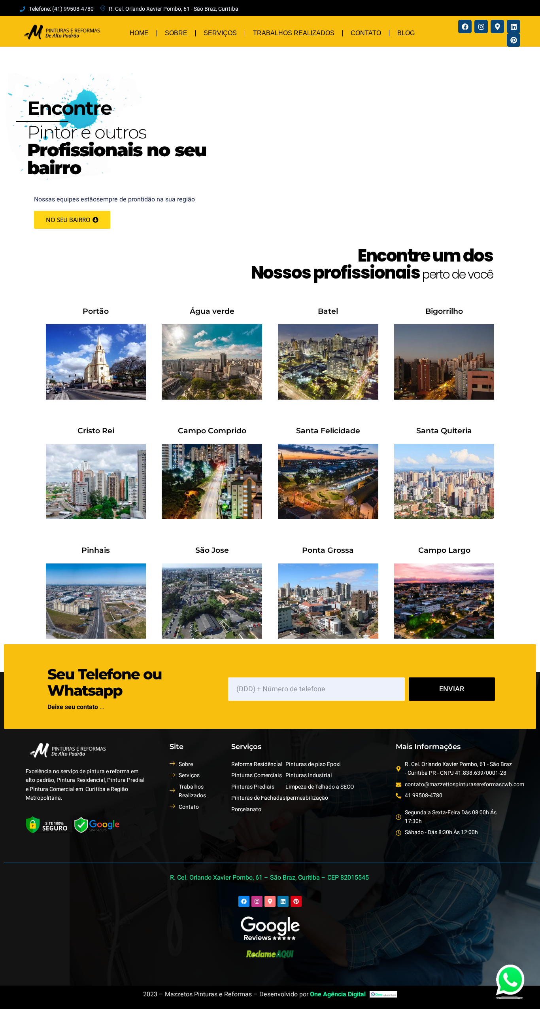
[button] (72, 220)
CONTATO (366, 33)
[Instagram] (481, 26)
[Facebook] (465, 26)
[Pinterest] (513, 40)
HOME (139, 33)
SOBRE (176, 33)
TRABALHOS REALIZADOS (293, 33)
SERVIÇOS (220, 33)
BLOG (406, 33)
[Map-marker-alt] (497, 26)
